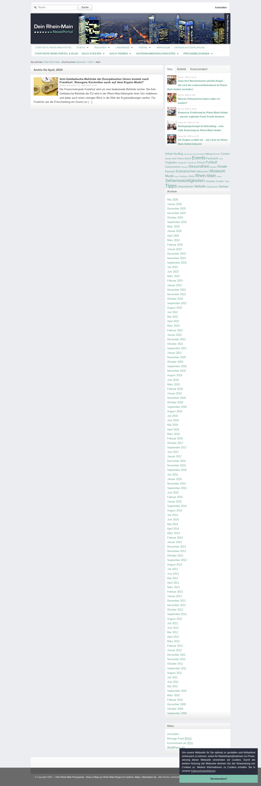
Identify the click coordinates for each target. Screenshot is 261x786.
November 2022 (176, 294)
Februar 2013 (175, 591)
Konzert (170, 171)
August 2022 (174, 307)
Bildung (208, 154)
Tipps (171, 185)
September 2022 (177, 303)
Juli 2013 (172, 569)
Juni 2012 (173, 627)
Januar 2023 (174, 285)
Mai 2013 (172, 578)
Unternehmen (185, 186)
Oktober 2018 (175, 402)
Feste (221, 159)
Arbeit (169, 153)
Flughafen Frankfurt (187, 163)
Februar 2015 (175, 497)
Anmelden (221, 7)
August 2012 (174, 618)
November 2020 (176, 357)
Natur (176, 176)
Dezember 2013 (176, 546)
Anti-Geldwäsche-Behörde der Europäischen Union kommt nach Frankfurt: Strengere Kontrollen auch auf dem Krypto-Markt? (104, 80)
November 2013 (176, 551)
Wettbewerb (212, 187)
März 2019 (173, 384)
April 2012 (173, 636)
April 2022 (173, 321)
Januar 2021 (174, 352)
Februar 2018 (175, 438)
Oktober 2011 (175, 663)
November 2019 (176, 370)
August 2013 (174, 564)
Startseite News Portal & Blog (56, 53)
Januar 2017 (174, 456)
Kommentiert (198, 69)
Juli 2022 (172, 312)
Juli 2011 (172, 677)
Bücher (216, 154)
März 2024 (173, 240)
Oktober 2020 (175, 361)
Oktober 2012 (175, 609)
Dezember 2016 (176, 460)
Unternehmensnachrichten (155, 53)
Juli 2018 (172, 415)
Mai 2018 (172, 424)
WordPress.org (176, 747)
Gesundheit (198, 166)
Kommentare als (180, 743)
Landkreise (122, 47)
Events (199, 157)
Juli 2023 (172, 267)
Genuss (184, 167)
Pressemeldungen (196, 53)
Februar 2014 (175, 537)
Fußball (211, 162)
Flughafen (171, 162)
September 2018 (177, 406)
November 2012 (176, 605)
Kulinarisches (186, 171)
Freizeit (201, 162)
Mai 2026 (172, 199)
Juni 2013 (173, 573)
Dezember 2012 (176, 600)
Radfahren (183, 176)
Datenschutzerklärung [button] (203, 770)
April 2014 (173, 528)
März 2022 (173, 325)
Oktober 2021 (175, 343)
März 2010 (173, 695)
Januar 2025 (174, 231)
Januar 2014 (174, 542)
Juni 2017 (173, 451)
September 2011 (176, 668)
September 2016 (177, 469)
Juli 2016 (172, 474)
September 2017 (177, 447)
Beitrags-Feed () (179, 738)
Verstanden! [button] (218, 778)
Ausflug (178, 153)
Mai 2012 (172, 632)
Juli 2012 (172, 623)
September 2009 (177, 713)
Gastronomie (172, 166)
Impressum (163, 47)
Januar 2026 (174, 204)
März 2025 (173, 226)
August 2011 (174, 672)
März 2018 (173, 434)
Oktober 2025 (175, 217)
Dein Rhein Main (52, 62)
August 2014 (174, 510)
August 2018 (174, 411)
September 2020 (177, 366)
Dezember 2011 (176, 654)
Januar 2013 (174, 596)
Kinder (222, 166)
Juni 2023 (173, 271)
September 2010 (177, 690)
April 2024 (173, 235)
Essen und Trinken (174, 158)
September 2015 (177, 488)
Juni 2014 (173, 519)
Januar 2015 (174, 501)
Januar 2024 (174, 249)
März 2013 (173, 587)
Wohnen (223, 186)
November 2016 (176, 465)
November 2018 (176, 397)
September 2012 (177, 614)
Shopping (210, 181)
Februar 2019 (175, 388)
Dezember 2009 (176, 704)
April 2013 (173, 582)
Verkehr (200, 186)
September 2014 (177, 506)
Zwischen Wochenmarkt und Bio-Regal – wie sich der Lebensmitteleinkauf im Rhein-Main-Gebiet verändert (197, 85)
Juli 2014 (172, 515)
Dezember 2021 (176, 339)
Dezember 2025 (176, 208)
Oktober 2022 (175, 298)
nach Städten (91, 53)
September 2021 (177, 348)
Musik (169, 176)
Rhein (192, 176)
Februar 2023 (175, 280)
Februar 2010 (175, 699)
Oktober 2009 (175, 708)
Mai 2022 (172, 316)
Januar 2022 (174, 334)
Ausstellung (188, 154)
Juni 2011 (172, 681)
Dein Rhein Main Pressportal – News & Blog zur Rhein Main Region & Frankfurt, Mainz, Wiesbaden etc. (106, 777)
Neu (170, 69)
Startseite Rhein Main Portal (53, 47)
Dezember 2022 (176, 289)
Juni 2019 (173, 379)
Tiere (227, 181)
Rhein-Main (205, 175)
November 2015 (176, 483)
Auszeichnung (199, 154)
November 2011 (176, 659)
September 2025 (177, 222)
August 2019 (174, 375)
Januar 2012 (174, 650)
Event (188, 158)
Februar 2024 (175, 244)
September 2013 (177, 560)
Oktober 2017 (175, 443)
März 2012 (173, 641)
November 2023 (176, 258)
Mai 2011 (172, 686)
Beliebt (181, 69)
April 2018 (173, 429)
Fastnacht (212, 158)
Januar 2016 (174, 479)
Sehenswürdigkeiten (185, 180)
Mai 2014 (172, 524)
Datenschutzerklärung (190, 47)
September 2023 (177, 262)
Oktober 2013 (175, 555)
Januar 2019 (174, 393)
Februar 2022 (175, 330)
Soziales (220, 181)
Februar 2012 (175, 645)
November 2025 (176, 213)
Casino (225, 153)
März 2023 (173, 276)
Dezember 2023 (176, 253)
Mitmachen (203, 171)
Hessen (213, 167)
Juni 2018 (173, 420)
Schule (219, 176)
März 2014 (173, 533)
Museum (217, 171)
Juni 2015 (173, 492)
